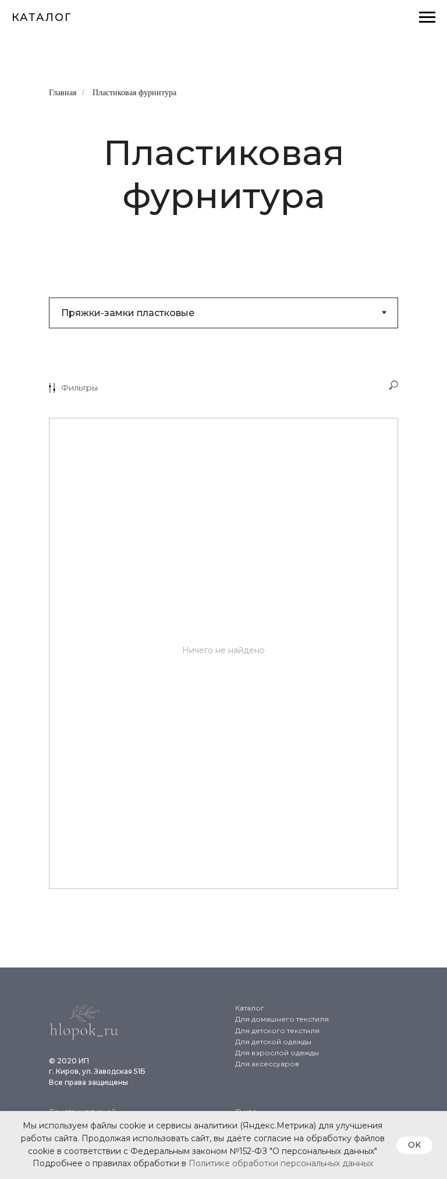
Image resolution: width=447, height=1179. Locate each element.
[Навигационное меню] (427, 17)
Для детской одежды (273, 1041)
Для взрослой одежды (277, 1052)
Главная (62, 92)
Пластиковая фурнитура (134, 92)
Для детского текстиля (277, 1030)
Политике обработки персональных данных (281, 1163)
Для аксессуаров (267, 1063)
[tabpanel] (223, 665)
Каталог (249, 1008)
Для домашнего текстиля (282, 1019)
